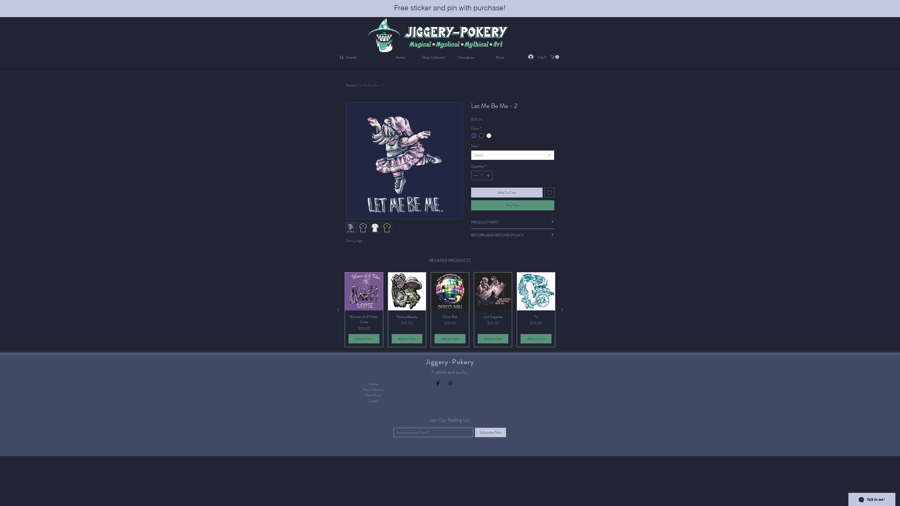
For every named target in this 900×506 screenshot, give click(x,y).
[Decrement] (475, 175)
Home (350, 85)
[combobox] (512, 155)
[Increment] (488, 175)
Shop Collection (373, 389)
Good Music (373, 395)
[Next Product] (562, 310)
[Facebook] (437, 383)
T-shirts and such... (450, 372)
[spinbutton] (481, 175)
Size (475, 146)
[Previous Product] (338, 310)
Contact (373, 400)
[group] (450, 309)
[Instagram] (450, 383)
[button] (555, 57)
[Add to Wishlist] (549, 192)
